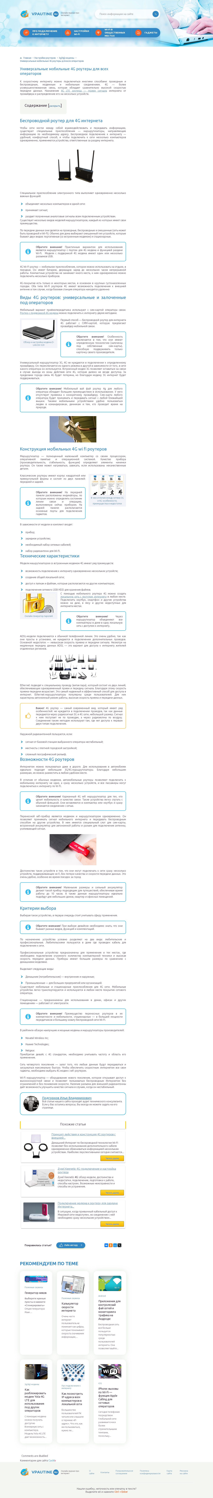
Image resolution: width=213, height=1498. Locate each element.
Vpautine (45, 14)
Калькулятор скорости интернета (70, 1307)
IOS (100, 1383)
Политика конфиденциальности (150, 1472)
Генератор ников (35, 1292)
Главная (27, 58)
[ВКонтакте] (106, 1245)
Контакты (105, 1472)
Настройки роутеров (45, 58)
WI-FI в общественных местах (115, 32)
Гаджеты (151, 32)
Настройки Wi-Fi (81, 32)
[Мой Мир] (115, 1245)
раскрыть (55, 105)
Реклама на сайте (184, 1472)
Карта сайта (169, 1472)
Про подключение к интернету (44, 32)
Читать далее (112, 1158)
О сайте (91, 1472)
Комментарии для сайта (38, 1460)
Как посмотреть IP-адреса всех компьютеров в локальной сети (72, 1399)
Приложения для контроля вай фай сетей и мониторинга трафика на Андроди (109, 1310)
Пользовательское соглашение (124, 1472)
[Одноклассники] (111, 1245)
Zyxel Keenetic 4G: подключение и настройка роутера (87, 1170)
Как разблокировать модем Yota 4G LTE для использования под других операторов (35, 1400)
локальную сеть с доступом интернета (83, 596)
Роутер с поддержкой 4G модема (39, 313)
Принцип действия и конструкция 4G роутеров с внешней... (83, 1136)
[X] (119, 1245)
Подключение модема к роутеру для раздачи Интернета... (88, 1205)
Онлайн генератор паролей (39, 616)
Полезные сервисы (34, 1287)
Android (102, 1296)
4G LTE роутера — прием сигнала (84, 90)
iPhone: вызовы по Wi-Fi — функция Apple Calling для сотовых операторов (108, 1397)
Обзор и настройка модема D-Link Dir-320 (38, 343)
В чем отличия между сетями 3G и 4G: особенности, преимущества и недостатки (107, 501)
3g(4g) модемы (66, 58)
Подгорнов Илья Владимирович (67, 1098)
